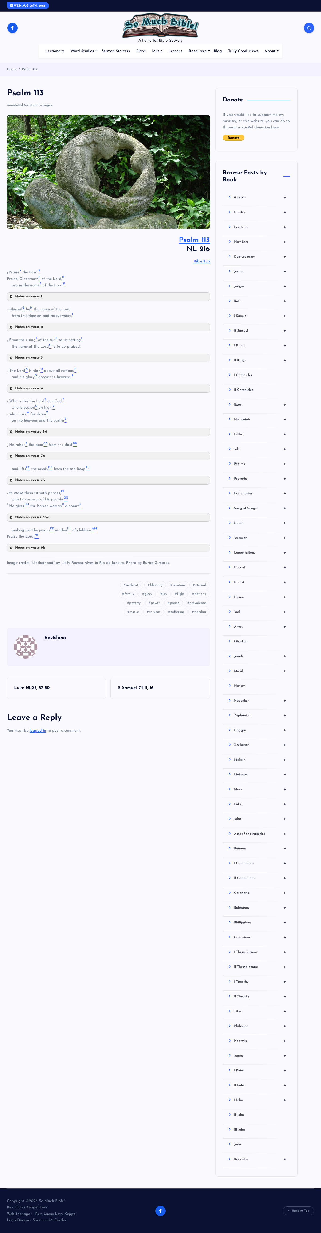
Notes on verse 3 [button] (29, 358)
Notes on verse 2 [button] (29, 327)
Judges (260, 286)
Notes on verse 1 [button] (28, 296)
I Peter (260, 1070)
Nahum (240, 686)
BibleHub (202, 261)
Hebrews (260, 1041)
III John (239, 1130)
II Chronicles (243, 390)
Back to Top (300, 1210)
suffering (177, 612)
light (180, 594)
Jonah (260, 656)
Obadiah (240, 641)
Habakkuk (260, 700)
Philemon (260, 1026)
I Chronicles (243, 375)
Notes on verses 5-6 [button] (31, 432)
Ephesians (260, 907)
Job (260, 449)
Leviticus (260, 227)
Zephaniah (260, 715)
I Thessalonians (260, 952)
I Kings (260, 345)
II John (239, 1115)
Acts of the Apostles (260, 833)
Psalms (260, 463)
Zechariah (260, 745)
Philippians (260, 922)
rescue (134, 612)
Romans (260, 848)
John (260, 819)
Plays (141, 51)
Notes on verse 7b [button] (30, 480)
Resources (197, 51)
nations (200, 594)
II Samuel (260, 330)
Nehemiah (260, 419)
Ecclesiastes (260, 493)
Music (157, 51)
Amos (260, 626)
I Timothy (260, 981)
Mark (260, 789)
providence (197, 603)
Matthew (260, 774)
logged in (38, 731)
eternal (200, 585)
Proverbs (260, 478)
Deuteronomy (260, 256)
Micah (260, 671)
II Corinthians (260, 878)
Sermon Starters (116, 51)
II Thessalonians (260, 967)
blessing (156, 585)
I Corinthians (260, 863)
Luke (260, 804)
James (260, 1055)
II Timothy (260, 996)
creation (179, 585)
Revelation (260, 1159)
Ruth (260, 301)
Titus (260, 1011)
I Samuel (260, 316)
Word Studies (82, 51)
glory (148, 594)
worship (200, 612)
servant (154, 612)
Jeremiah (260, 537)
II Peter (260, 1085)
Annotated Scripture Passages (29, 105)
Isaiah (260, 523)
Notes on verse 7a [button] (30, 456)
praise (174, 603)
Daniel (260, 582)
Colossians (260, 937)
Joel (260, 611)
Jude (237, 1144)
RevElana (55, 638)
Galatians (260, 893)
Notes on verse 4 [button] (29, 388)
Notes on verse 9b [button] (30, 548)
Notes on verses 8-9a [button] (32, 517)
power (155, 603)
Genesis (260, 197)
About (270, 51)
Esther (260, 434)
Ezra (260, 404)
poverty (135, 603)
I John (260, 1100)
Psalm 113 (29, 69)
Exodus (260, 212)
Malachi (260, 759)
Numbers (260, 242)
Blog (218, 51)
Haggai (260, 730)
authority (133, 585)
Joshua (260, 271)
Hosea (260, 597)
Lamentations (260, 552)
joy (164, 594)
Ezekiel (260, 567)
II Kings (260, 360)
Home (12, 69)
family (129, 594)
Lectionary (54, 51)
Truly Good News (243, 51)
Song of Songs (260, 508)
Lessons (175, 51)
